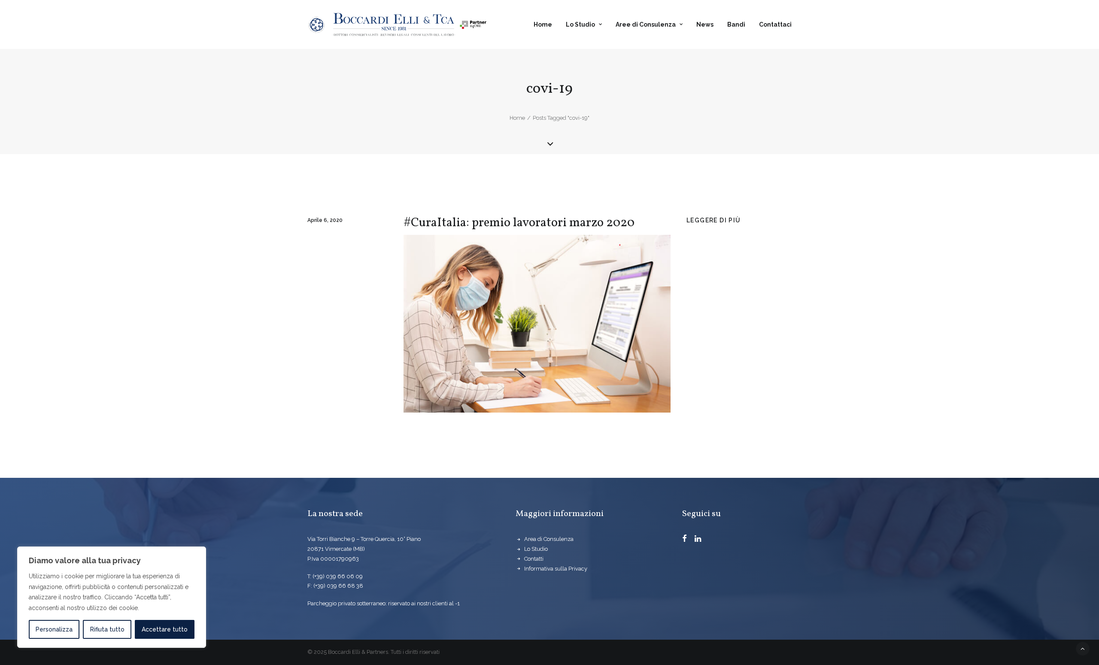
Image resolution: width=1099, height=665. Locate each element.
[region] (111, 597)
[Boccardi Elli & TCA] (397, 24)
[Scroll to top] (1083, 648)
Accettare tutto (165, 629)
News (704, 24)
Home (543, 24)
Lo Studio (580, 24)
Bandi (736, 24)
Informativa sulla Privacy (555, 568)
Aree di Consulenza (646, 24)
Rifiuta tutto (107, 629)
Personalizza (54, 629)
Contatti (533, 559)
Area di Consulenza (549, 539)
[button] (684, 540)
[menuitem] (546, 24)
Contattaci (775, 24)
